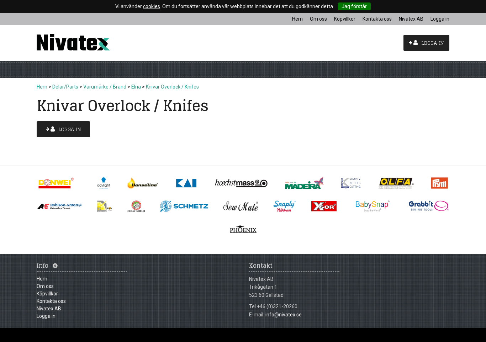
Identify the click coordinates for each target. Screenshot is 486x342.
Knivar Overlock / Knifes (172, 87)
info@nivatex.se (283, 314)
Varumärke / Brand (104, 87)
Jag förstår (354, 6)
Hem (42, 87)
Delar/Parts (65, 87)
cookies (151, 6)
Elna (136, 87)
